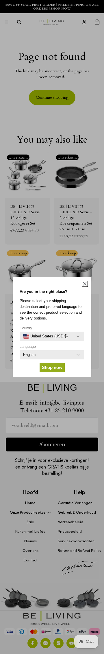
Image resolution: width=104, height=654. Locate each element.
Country (26, 328)
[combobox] (45, 336)
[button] (85, 284)
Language (28, 347)
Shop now (52, 367)
